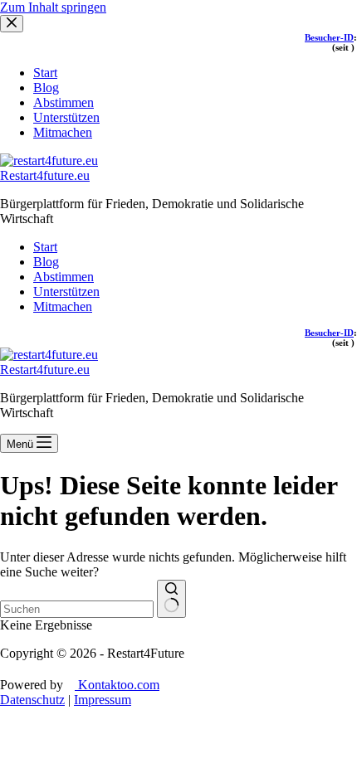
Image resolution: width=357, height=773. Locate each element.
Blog (46, 262)
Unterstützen (66, 291)
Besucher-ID (329, 333)
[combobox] (77, 609)
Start (45, 247)
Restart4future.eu (45, 175)
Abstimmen (63, 277)
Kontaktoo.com (117, 685)
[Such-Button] (171, 599)
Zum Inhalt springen (53, 7)
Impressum (102, 700)
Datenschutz (32, 700)
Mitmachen (62, 306)
